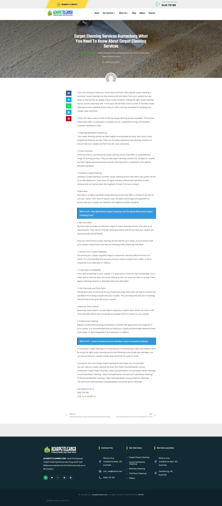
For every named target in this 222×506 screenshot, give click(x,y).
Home (97, 13)
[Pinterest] (70, 477)
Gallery (142, 13)
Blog (134, 13)
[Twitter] (52, 477)
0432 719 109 (169, 5)
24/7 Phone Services (169, 2)
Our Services (108, 13)
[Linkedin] (64, 477)
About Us (123, 13)
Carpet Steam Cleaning (87, 53)
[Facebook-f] (45, 477)
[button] (68, 93)
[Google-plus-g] (58, 477)
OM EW (140, 495)
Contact (151, 13)
